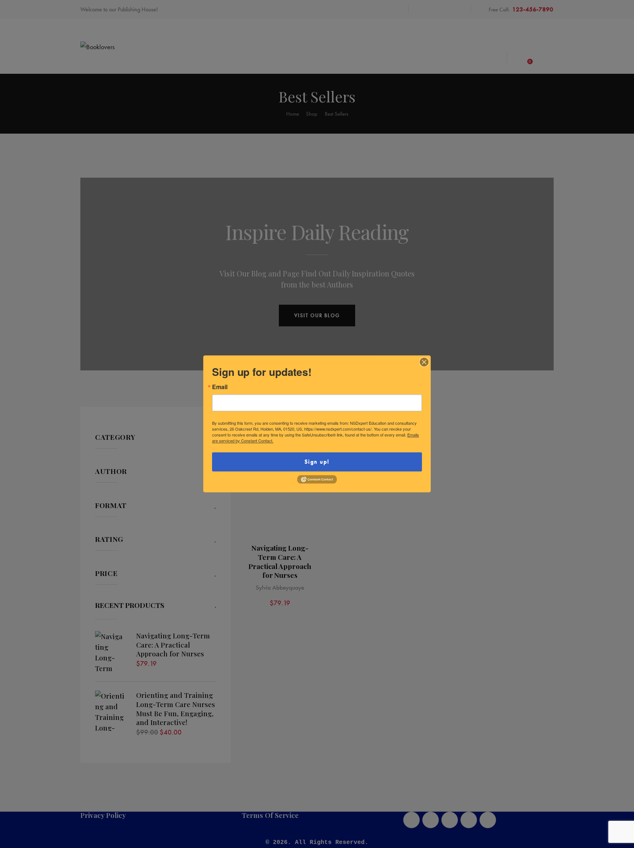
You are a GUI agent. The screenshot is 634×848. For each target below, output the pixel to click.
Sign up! (317, 461)
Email (219, 387)
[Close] (424, 362)
